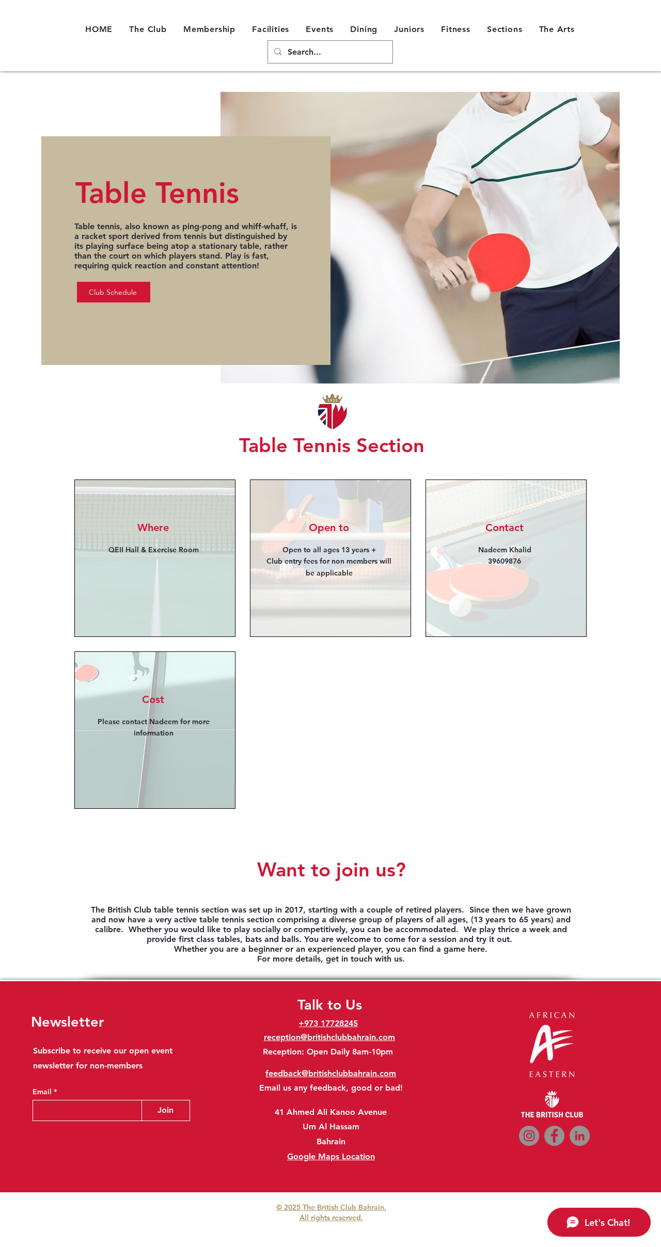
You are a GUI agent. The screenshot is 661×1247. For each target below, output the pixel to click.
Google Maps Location (331, 1156)
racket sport (105, 236)
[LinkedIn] (580, 1136)
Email (43, 1091)
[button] (148, 29)
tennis (195, 236)
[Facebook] (554, 1136)
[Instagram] (529, 1136)
